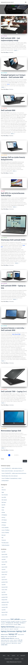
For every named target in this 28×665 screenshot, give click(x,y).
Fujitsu (3, 507)
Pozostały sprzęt (5, 542)
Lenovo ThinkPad (5, 532)
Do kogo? (17, 658)
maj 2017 (3, 569)
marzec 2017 (4, 574)
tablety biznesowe (14, 643)
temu (11, 52)
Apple (3, 492)
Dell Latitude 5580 (8, 110)
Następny (16, 455)
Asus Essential (5, 494)
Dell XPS (3, 191)
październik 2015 (5, 602)
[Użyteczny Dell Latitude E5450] (14, 224)
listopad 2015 (4, 599)
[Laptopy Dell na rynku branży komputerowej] (14, 146)
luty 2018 (3, 564)
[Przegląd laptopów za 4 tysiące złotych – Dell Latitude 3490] (14, 63)
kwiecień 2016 (4, 587)
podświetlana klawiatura (13, 641)
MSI (2, 537)
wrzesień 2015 (5, 604)
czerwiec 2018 (5, 556)
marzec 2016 (4, 589)
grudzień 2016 (5, 582)
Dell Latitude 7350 (4, 621)
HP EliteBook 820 (9, 622)
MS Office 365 (17, 638)
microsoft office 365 (12, 636)
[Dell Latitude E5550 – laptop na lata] (14, 275)
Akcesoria (4, 489)
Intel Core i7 (3, 624)
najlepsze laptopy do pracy (5, 640)
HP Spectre (4, 522)
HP (20, 621)
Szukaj (2, 458)
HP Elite (3, 512)
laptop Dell (17, 627)
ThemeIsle (19, 661)
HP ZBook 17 (22, 622)
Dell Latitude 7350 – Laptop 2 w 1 (14, 391)
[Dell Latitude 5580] (14, 100)
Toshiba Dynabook (5, 545)
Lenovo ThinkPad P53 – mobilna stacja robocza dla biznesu (14, 473)
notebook (11, 640)
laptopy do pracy (4, 634)
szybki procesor (8, 643)
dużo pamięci (17, 621)
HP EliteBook (4, 514)
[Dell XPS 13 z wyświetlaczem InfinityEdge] (14, 183)
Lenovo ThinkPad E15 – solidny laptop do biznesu (12, 468)
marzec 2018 (4, 561)
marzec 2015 (4, 614)
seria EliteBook (20, 641)
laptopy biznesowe (8, 631)
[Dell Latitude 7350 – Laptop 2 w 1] (14, 377)
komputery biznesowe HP (9, 624)
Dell (9, 655)
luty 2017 (3, 577)
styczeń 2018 (4, 567)
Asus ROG (4, 497)
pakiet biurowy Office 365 (5, 641)
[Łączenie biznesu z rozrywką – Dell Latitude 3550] (14, 314)
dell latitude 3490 (23, 619)
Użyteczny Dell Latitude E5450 (13, 240)
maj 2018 (3, 559)
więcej (8, 84)
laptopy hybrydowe (21, 634)
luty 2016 (3, 592)
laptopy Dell (21, 631)
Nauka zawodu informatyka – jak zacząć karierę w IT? (13, 470)
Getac (3, 509)
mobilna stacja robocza (7, 638)
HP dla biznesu (24, 621)
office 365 (20, 640)
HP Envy (3, 517)
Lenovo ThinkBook (5, 530)
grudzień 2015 (5, 597)
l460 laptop (15, 624)
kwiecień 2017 (4, 572)
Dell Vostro (3, 428)
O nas (22, 658)
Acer (3, 487)
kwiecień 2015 (4, 612)
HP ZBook (4, 525)
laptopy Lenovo (4, 636)
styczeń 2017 (4, 579)
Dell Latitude (4, 72)
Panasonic (4, 540)
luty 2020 (3, 551)
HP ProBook (4, 519)
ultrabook (19, 643)
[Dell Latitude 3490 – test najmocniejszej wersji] (14, 24)
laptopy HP (13, 634)
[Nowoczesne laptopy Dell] (14, 418)
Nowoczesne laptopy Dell (11, 431)
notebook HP (16, 640)
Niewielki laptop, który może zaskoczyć (10, 475)
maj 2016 (3, 584)
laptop (19, 624)
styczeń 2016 (4, 594)
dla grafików (13, 621)
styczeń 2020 (4, 554)
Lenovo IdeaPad (5, 527)
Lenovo (13, 655)
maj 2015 (3, 609)
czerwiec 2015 (5, 607)
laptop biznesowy (8, 627)
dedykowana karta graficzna (5, 619)
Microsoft (3, 535)
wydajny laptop (4, 644)
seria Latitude (3, 643)
